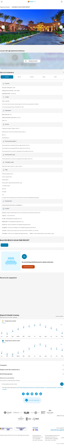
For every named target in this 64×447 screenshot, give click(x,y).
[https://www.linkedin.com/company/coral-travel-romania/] (40, 394)
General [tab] (7, 77)
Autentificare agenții (57, 430)
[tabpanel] (32, 158)
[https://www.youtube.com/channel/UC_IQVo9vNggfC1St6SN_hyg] (32, 394)
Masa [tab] (44, 77)
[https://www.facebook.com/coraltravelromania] (23, 394)
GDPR (62, 438)
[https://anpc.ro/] (6, 430)
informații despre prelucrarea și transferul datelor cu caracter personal (36, 387)
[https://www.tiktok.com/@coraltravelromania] (36, 394)
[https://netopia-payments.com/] (35, 430)
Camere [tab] (32, 77)
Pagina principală (4, 7)
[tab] (32, 72)
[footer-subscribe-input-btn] (62, 384)
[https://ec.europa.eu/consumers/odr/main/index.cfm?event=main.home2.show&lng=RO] (21, 430)
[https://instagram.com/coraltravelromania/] (27, 394)
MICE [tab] (55, 77)
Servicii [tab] (19, 77)
